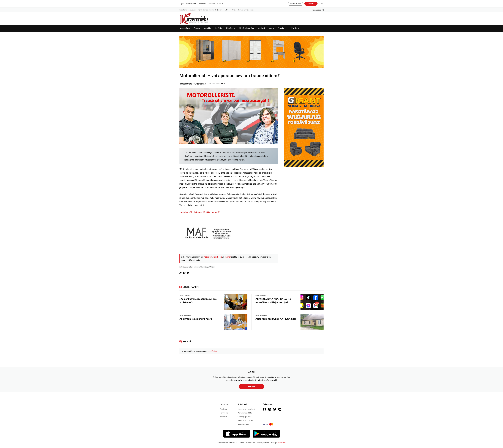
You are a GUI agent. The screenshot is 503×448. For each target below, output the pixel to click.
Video (271, 28)
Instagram (207, 257)
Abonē (311, 4)
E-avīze (220, 4)
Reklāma (211, 4)
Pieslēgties (316, 10)
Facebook (217, 257)
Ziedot (251, 386)
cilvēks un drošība (186, 267)
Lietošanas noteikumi (246, 409)
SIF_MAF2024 (209, 267)
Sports (197, 28)
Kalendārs (202, 4)
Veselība (208, 28)
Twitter (228, 257)
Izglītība (218, 28)
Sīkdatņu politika (244, 417)
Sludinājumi (191, 4)
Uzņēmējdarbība (246, 28)
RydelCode (282, 443)
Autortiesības (243, 424)
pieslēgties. (213, 351)
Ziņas (181, 4)
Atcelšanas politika (245, 420)
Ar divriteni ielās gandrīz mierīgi (196, 318)
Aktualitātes (184, 28)
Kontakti (223, 417)
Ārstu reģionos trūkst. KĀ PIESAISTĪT (275, 318)
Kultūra (229, 28)
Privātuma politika (244, 413)
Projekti (281, 28)
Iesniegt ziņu (295, 4)
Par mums (224, 413)
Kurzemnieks (199, 267)
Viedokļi (261, 28)
